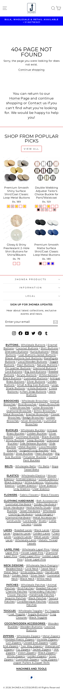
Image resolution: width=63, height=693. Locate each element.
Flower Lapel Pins (32, 552)
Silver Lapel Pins (35, 559)
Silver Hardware (14, 507)
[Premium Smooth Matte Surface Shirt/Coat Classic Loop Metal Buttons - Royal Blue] (52, 263)
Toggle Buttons (38, 614)
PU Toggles (52, 610)
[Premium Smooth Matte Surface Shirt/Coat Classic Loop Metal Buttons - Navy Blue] (48, 263)
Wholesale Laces (25, 540)
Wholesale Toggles (30, 610)
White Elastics (34, 482)
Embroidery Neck (31, 572)
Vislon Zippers (27, 652)
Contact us (37, 103)
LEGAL (31, 296)
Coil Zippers (14, 642)
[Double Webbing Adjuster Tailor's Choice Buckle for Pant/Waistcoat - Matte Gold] (48, 206)
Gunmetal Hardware (18, 504)
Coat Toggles (16, 614)
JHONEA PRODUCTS (30, 279)
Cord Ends (30, 520)
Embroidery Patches (42, 591)
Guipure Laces (22, 536)
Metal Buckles (27, 446)
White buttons (48, 374)
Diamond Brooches (18, 410)
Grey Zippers (49, 659)
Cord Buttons (13, 371)
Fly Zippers (23, 649)
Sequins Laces (22, 533)
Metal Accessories (44, 517)
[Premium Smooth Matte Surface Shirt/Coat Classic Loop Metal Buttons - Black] (40, 263)
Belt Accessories (47, 500)
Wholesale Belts (25, 466)
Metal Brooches (13, 414)
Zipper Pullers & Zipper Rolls (31, 662)
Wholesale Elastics (33, 475)
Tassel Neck (48, 568)
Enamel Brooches (37, 414)
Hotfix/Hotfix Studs (38, 507)
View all (31, 149)
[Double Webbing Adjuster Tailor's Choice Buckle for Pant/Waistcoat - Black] (38, 209)
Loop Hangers (44, 514)
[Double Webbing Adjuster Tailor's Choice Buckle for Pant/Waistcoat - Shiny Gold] (36, 206)
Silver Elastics (48, 485)
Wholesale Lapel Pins (36, 549)
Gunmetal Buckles (27, 436)
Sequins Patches (15, 598)
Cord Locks (14, 520)
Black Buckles (51, 436)
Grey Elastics (21, 488)
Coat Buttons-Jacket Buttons (37, 354)
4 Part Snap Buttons (33, 391)
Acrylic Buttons (27, 374)
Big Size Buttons (35, 371)
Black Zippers (47, 652)
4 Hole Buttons (37, 388)
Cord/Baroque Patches (31, 601)
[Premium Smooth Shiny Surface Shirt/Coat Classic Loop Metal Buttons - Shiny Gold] (8, 206)
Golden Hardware (45, 504)
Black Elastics (13, 482)
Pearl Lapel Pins (29, 556)
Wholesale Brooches (35, 400)
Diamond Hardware (18, 517)
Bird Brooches (27, 404)
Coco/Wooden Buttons (32, 361)
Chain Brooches (20, 407)
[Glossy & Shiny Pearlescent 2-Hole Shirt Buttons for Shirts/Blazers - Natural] (14, 263)
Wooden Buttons (31, 626)
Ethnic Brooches (45, 410)
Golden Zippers (37, 656)
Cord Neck (31, 568)
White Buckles (15, 440)
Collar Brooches (43, 407)
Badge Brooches (33, 417)
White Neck (44, 578)
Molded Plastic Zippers (19, 639)
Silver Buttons (36, 381)
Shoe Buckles (24, 453)
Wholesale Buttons (33, 344)
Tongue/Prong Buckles (33, 450)
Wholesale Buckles (33, 430)
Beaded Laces (23, 530)
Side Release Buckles (33, 443)
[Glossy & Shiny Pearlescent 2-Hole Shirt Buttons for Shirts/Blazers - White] (18, 263)
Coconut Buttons (27, 348)
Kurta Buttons (39, 351)
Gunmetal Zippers (27, 659)
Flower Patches (17, 594)
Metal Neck (11, 572)
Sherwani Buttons (16, 351)
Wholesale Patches (33, 584)
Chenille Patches (16, 591)
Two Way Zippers (32, 646)
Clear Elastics (41, 488)
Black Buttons (12, 378)
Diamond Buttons (44, 368)
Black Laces (41, 530)
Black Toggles (38, 617)
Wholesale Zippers (28, 636)
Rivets (43, 520)
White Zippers (16, 656)
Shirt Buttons (49, 348)
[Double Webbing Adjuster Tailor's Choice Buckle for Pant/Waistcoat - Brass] (50, 209)
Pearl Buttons (26, 364)
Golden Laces (41, 533)
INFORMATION (30, 287)
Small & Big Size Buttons (33, 384)
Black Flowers (50, 494)
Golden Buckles (37, 433)
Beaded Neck (14, 568)
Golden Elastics (27, 485)
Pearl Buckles (44, 453)
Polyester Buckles (34, 457)
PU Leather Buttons (18, 368)
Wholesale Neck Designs (42, 565)
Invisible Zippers (47, 639)
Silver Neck (37, 575)
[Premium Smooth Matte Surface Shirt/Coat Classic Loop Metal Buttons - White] (44, 263)
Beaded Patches (46, 588)
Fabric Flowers (29, 494)
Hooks (38, 524)
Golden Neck (20, 575)
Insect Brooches (49, 404)
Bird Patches (25, 588)
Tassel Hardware (29, 510)
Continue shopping (31, 69)
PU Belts (44, 466)
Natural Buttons (47, 364)
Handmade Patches (41, 594)
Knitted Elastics (26, 478)
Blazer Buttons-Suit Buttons (23, 358)
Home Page (19, 98)
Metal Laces (41, 536)
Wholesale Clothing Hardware (32, 512)
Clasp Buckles (36, 440)
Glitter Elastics (48, 478)
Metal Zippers (51, 636)
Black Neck (27, 578)
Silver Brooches (31, 420)
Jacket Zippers (42, 649)
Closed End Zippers (35, 642)
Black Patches (37, 598)
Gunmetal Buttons (36, 378)
